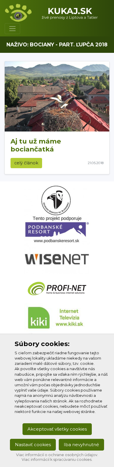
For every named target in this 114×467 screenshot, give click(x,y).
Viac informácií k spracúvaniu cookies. (57, 459)
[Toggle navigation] (12, 28)
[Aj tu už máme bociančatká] (57, 96)
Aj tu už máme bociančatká (36, 145)
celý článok (26, 163)
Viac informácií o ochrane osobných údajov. (57, 455)
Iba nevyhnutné (81, 444)
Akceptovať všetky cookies (57, 429)
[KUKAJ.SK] (55, 12)
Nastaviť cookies (33, 444)
